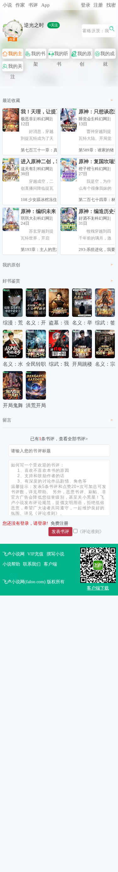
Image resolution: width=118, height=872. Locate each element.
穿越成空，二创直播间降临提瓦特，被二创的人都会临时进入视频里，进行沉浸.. (37, 186)
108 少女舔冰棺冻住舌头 (43, 200)
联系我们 (32, 564)
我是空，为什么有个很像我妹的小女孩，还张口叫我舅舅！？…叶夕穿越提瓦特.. (95, 186)
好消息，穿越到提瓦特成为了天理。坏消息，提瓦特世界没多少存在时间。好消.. (37, 136)
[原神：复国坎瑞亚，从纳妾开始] (68, 169)
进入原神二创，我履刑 (46, 161)
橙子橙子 (87, 169)
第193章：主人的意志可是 (44, 249)
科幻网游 (45, 119)
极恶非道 (29, 119)
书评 (33, 5)
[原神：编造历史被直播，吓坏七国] (68, 219)
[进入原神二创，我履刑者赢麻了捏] (11, 169)
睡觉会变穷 (89, 119)
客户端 (50, 564)
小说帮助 (11, 564)
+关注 (53, 25)
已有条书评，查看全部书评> (59, 438)
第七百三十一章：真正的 (43, 150)
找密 (111, 5)
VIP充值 (35, 553)
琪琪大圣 (29, 218)
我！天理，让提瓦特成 (46, 111)
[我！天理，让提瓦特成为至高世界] (11, 120)
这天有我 (29, 169)
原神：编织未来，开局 (46, 211)
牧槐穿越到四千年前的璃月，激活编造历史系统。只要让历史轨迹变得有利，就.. (95, 236)
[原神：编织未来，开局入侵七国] (11, 219)
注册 (98, 5)
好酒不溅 (87, 218)
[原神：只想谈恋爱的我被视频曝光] (68, 120)
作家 (20, 5)
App (45, 5)
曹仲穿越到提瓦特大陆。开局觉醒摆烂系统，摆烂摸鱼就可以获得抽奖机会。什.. (95, 136)
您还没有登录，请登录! (25, 523)
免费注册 (59, 523)
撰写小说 (55, 553)
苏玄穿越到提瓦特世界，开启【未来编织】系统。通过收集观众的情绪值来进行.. (37, 236)
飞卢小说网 (14, 553)
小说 (7, 5)
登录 (85, 5)
